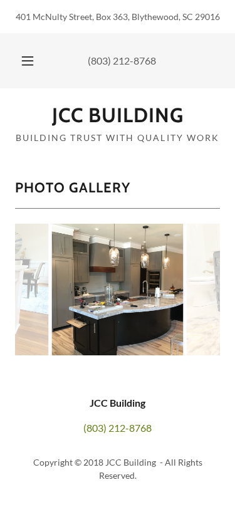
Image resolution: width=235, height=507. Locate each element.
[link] (117, 115)
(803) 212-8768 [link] (122, 60)
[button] (27, 60)
